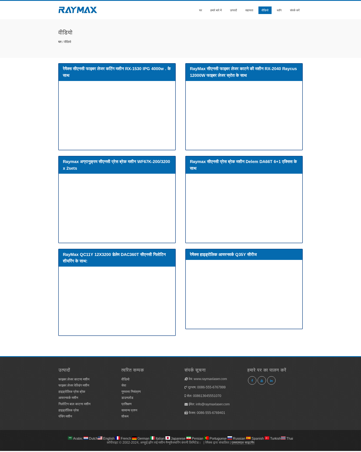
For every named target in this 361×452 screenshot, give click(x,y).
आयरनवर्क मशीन (68, 397)
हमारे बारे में (216, 10)
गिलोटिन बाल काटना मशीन (74, 404)
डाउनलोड (127, 397)
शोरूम (124, 416)
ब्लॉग (279, 10)
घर (200, 10)
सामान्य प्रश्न (129, 410)
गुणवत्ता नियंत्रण (131, 391)
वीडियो (265, 10)
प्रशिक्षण (126, 404)
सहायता (249, 10)
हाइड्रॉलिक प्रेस (68, 410)
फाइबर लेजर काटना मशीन (73, 379)
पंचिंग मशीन (65, 416)
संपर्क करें (295, 10)
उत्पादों (233, 10)
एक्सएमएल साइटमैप (242, 442)
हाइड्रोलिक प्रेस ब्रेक (71, 391)
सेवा (123, 385)
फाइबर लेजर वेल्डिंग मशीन (73, 385)
